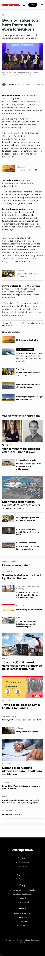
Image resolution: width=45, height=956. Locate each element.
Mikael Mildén (14, 84)
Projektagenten (23, 875)
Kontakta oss (23, 917)
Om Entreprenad (22, 925)
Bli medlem (22, 867)
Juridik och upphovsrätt (22, 894)
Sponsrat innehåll (22, 902)
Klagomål (22, 898)
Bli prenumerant (22, 863)
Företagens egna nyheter (15, 565)
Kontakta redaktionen (22, 913)
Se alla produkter (22, 879)
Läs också (21, 167)
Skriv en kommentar (34, 323)
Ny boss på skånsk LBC (27, 170)
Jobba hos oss (22, 921)
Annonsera (22, 871)
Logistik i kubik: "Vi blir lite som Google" (28, 275)
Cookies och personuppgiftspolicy (22, 890)
